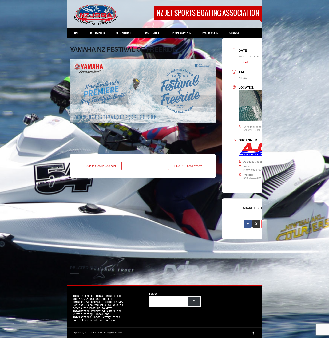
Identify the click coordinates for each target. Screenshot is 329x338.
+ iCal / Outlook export (188, 165)
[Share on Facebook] (248, 224)
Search (153, 293)
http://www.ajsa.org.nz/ (257, 177)
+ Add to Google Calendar (100, 165)
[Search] (194, 301)
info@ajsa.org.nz (253, 169)
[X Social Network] (256, 224)
